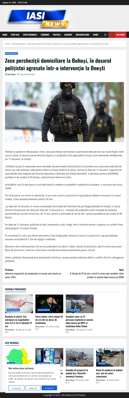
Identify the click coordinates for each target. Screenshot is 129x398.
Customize (16, 388)
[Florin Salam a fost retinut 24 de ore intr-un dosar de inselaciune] (49, 304)
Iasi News (120, 34)
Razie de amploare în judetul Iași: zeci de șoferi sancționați (109, 373)
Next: (97, 273)
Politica (56, 34)
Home (5, 34)
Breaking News (82, 34)
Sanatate (68, 34)
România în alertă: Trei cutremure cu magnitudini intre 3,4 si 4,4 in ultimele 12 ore (18, 321)
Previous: (33, 273)
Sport (95, 34)
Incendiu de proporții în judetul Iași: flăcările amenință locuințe (77, 373)
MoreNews (67, 395)
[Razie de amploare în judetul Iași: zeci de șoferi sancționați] (110, 357)
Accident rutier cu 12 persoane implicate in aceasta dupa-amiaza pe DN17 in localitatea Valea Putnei (79, 321)
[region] (32, 378)
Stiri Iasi (15, 34)
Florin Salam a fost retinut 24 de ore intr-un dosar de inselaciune (49, 319)
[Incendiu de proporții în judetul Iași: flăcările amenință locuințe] (80, 357)
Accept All (49, 388)
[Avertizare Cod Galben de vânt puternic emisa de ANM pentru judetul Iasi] (19, 357)
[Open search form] (105, 34)
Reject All (33, 388)
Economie (45, 34)
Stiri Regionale (30, 34)
